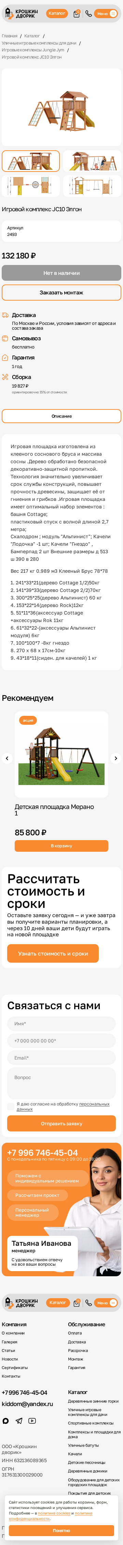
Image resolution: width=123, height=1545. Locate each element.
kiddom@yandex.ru (27, 1404)
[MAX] (6, 1421)
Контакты (11, 1376)
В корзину (61, 845)
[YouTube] (32, 1421)
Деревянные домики (87, 1471)
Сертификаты (15, 1367)
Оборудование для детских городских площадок (94, 1482)
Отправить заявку (61, 1123)
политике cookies (54, 1513)
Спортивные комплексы (91, 1423)
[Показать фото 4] (92, 186)
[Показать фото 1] (31, 161)
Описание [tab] (62, 416)
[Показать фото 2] (92, 161)
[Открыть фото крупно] (61, 107)
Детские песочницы (87, 1462)
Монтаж (75, 1359)
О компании (13, 1333)
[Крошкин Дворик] (24, 14)
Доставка (77, 1342)
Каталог (57, 13)
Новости (10, 1359)
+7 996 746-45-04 (24, 1393)
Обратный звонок (88, 13)
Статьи (8, 1350)
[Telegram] (19, 1421)
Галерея (9, 1342)
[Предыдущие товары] (7, 758)
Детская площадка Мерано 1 (54, 809)
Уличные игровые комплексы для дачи (87, 1412)
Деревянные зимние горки (93, 1401)
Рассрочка (78, 1350)
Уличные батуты (83, 1445)
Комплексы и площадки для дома (94, 1434)
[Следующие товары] (115, 758)
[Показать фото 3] (31, 186)
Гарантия (76, 1367)
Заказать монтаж (61, 292)
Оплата (75, 1333)
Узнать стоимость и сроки (53, 953)
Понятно (61, 1530)
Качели (75, 1454)
